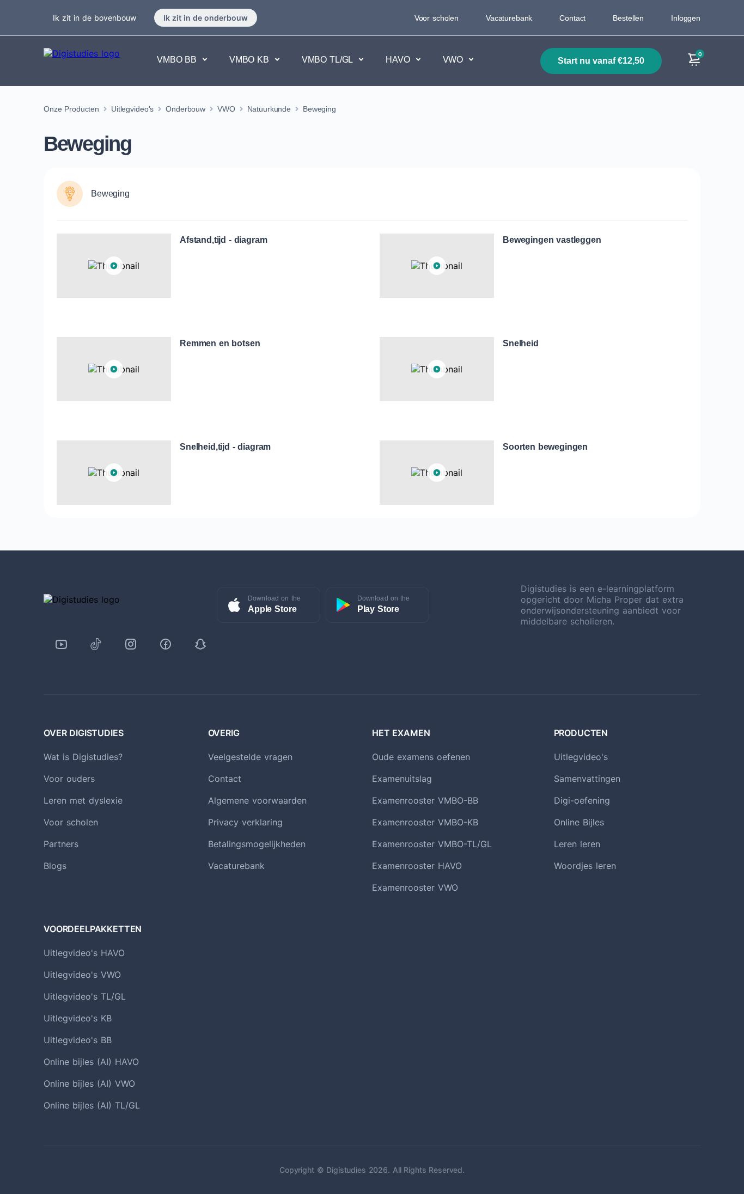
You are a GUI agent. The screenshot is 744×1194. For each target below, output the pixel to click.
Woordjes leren (585, 865)
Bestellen (628, 18)
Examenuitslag (402, 778)
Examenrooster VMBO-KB (425, 822)
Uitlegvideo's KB (78, 1018)
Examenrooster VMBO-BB (425, 800)
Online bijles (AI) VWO (89, 1083)
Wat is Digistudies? (83, 756)
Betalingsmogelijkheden (257, 843)
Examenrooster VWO (415, 887)
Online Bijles (579, 822)
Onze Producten (71, 109)
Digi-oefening (582, 800)
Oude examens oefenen (421, 756)
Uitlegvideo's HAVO (84, 952)
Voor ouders (69, 778)
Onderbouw (185, 109)
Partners (61, 843)
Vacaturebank (509, 18)
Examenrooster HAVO (417, 865)
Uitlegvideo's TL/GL (85, 996)
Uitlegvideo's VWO (82, 974)
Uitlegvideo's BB (78, 1039)
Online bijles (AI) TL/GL (92, 1105)
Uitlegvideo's (132, 109)
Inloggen (685, 18)
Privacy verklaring (245, 822)
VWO (226, 109)
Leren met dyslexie (83, 800)
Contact (572, 18)
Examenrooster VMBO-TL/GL (432, 843)
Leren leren (577, 843)
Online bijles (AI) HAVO (91, 1061)
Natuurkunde (269, 109)
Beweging (319, 109)
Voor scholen (436, 18)
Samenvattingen (587, 778)
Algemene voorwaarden (257, 800)
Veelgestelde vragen (250, 756)
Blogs (55, 865)
